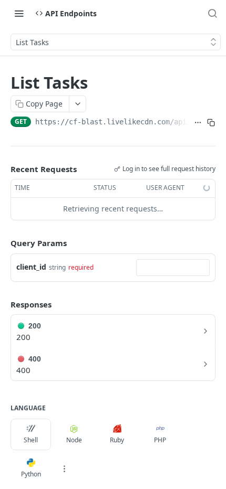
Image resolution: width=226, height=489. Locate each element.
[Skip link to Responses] (3, 304)
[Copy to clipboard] (211, 122)
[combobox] (173, 267)
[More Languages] (64, 468)
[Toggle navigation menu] (19, 13)
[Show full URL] (197, 122)
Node (74, 439)
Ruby (117, 439)
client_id (31, 267)
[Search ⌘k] (212, 13)
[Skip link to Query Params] (3, 243)
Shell (31, 439)
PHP (160, 439)
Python (31, 474)
